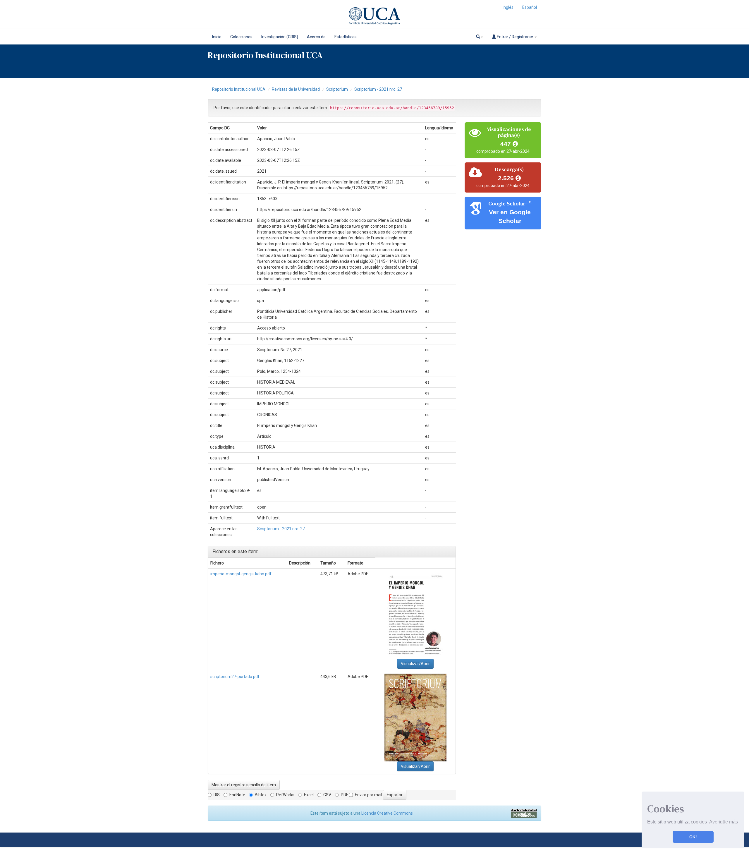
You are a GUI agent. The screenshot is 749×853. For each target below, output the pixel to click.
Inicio (216, 37)
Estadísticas (345, 37)
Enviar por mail (368, 794)
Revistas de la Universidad (296, 89)
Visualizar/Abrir (415, 663)
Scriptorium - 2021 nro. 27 (378, 89)
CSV (327, 794)
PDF (344, 794)
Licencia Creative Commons (387, 813)
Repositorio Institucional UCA (238, 89)
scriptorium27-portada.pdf (235, 676)
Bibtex (261, 794)
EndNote (237, 794)
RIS (217, 794)
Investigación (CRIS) (279, 37)
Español (529, 7)
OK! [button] (693, 837)
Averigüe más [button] (723, 821)
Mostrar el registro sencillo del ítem (244, 784)
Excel (309, 794)
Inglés (508, 7)
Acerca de (316, 37)
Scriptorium (337, 89)
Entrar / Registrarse (515, 37)
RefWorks (285, 794)
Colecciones (241, 37)
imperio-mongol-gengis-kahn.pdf (241, 573)
